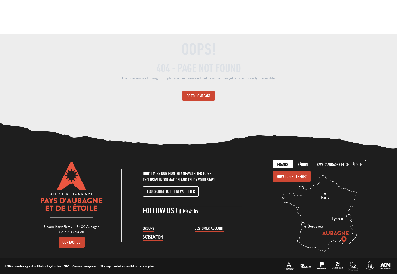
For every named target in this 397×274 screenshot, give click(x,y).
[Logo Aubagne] (72, 189)
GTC (66, 266)
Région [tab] (302, 164)
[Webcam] (354, 17)
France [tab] (282, 164)
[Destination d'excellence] (353, 266)
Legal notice (54, 266)
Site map (105, 266)
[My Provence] (306, 266)
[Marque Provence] (322, 266)
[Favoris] (362, 16)
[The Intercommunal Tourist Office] (289, 266)
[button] (346, 16)
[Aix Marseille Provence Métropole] (337, 266)
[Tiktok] (190, 211)
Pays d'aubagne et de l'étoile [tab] (339, 164)
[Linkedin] (195, 211)
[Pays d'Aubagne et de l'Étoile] (19, 17)
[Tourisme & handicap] (369, 266)
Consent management (84, 266)
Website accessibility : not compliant (134, 266)
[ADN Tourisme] (385, 266)
